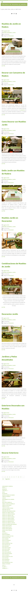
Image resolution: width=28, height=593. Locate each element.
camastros (22, 110)
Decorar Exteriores (10, 453)
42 (3, 479)
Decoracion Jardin (10, 314)
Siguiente (7, 479)
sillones (12, 209)
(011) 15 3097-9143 (16, 9)
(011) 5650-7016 (6, 9)
